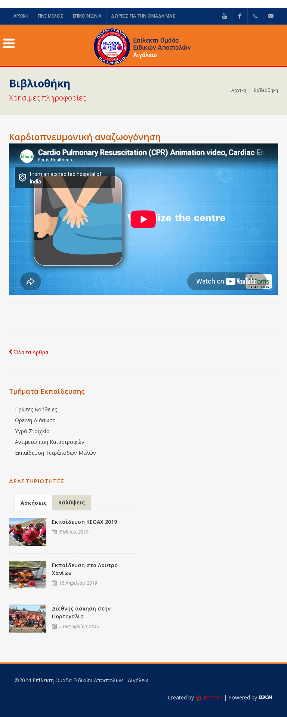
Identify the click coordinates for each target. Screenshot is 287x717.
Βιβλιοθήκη (266, 90)
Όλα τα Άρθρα (30, 352)
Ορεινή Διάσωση (35, 420)
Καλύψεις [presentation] (71, 502)
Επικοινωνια (87, 16)
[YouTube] (224, 16)
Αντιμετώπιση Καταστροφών (49, 441)
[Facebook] (239, 16)
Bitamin (213, 697)
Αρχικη (20, 16)
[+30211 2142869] (255, 16)
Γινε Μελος (51, 16)
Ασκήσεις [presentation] (34, 502)
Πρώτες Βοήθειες (36, 409)
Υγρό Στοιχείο (32, 431)
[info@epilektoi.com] (270, 16)
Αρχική (238, 90)
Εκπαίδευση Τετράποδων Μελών (55, 452)
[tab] (34, 502)
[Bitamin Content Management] (265, 697)
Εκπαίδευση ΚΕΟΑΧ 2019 (84, 521)
